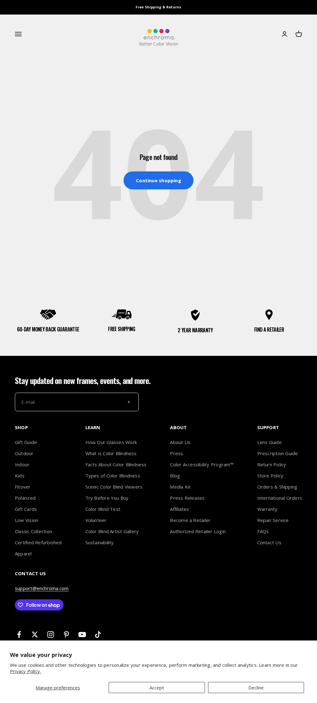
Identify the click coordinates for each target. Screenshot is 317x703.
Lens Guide (269, 442)
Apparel (23, 553)
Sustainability (99, 542)
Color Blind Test (103, 509)
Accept (157, 687)
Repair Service (273, 520)
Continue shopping (158, 180)
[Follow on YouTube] (82, 634)
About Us (180, 442)
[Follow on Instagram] (50, 634)
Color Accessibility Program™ (201, 464)
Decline (256, 687)
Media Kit (180, 487)
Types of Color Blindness (112, 475)
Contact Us (269, 542)
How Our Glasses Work (111, 442)
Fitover (23, 487)
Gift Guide (26, 442)
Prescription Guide (277, 453)
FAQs (263, 531)
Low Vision (26, 520)
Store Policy (270, 475)
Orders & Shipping (277, 487)
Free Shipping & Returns (158, 7)
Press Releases (187, 498)
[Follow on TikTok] (98, 634)
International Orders (279, 498)
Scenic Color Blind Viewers (114, 487)
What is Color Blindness (111, 453)
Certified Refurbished (38, 542)
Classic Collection (33, 531)
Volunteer (96, 520)
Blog (175, 475)
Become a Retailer (190, 520)
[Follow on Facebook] (19, 634)
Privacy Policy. (25, 671)
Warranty (267, 509)
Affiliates (179, 509)
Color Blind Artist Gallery (112, 531)
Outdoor (24, 453)
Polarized (25, 498)
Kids (19, 475)
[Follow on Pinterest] (66, 634)
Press (176, 453)
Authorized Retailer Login (198, 531)
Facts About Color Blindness (116, 464)
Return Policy (271, 464)
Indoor (22, 464)
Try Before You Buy (107, 498)
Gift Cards (26, 509)
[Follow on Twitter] (35, 634)
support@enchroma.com (42, 588)
